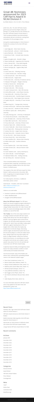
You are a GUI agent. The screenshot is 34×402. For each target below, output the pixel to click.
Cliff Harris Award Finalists (10, 373)
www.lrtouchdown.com (9, 187)
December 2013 (7, 362)
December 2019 (7, 347)
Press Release (25, 22)
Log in (5, 385)
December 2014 (7, 360)
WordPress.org (7, 392)
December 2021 (7, 345)
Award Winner (7, 371)
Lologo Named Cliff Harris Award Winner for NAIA (16, 327)
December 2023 (7, 340)
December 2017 (7, 352)
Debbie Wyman (9, 22)
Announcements (7, 368)
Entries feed (6, 387)
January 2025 (6, 338)
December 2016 (7, 355)
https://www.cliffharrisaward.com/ (12, 288)
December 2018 (7, 350)
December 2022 (7, 342)
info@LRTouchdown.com (12, 185)
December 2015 (7, 357)
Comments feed (7, 389)
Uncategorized (7, 378)
